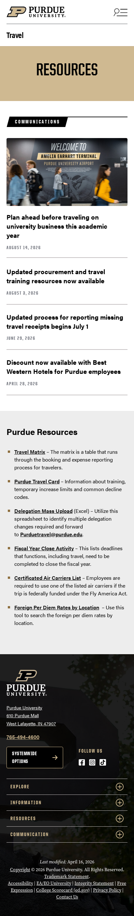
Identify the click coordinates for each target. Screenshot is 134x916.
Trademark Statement (66, 876)
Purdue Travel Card (37, 481)
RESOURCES (23, 818)
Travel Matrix (29, 451)
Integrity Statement (94, 883)
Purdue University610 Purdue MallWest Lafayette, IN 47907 (31, 715)
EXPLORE (20, 786)
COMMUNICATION (29, 834)
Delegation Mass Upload (43, 511)
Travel (15, 34)
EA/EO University (53, 883)
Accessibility (20, 883)
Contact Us (67, 897)
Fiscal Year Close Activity (44, 548)
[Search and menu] (119, 12)
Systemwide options (24, 757)
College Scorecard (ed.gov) (63, 890)
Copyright (20, 870)
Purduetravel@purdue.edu (51, 534)
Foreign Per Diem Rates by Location (56, 607)
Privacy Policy (107, 890)
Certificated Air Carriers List (47, 577)
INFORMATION (26, 802)
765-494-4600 (23, 737)
